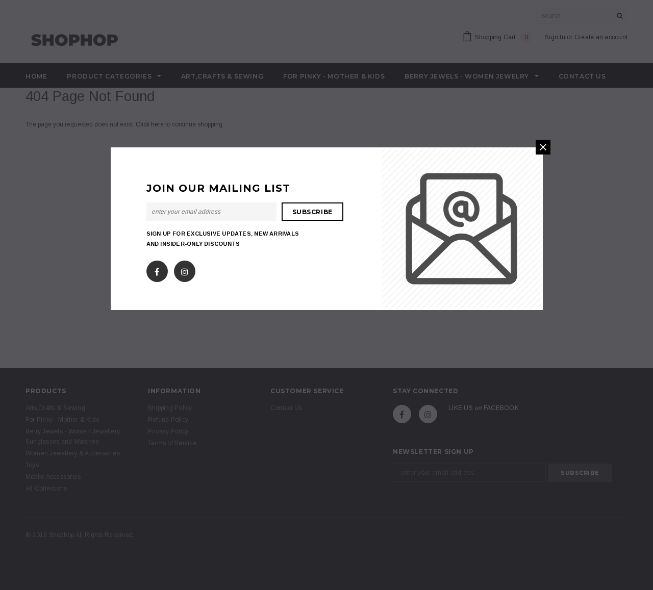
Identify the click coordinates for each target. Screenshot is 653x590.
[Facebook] (157, 269)
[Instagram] (184, 269)
